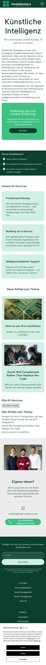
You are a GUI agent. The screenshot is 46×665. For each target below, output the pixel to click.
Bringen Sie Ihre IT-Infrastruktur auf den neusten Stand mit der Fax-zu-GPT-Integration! (22, 419)
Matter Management (23, 596)
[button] (42, 3)
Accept (23, 647)
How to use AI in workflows (15, 432)
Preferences (23, 659)
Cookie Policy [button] (30, 638)
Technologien (23, 621)
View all (23, 601)
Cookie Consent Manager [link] (10, 627)
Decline (23, 653)
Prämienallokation (23, 588)
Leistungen (23, 617)
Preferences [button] (37, 641)
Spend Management (23, 592)
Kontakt (23, 130)
